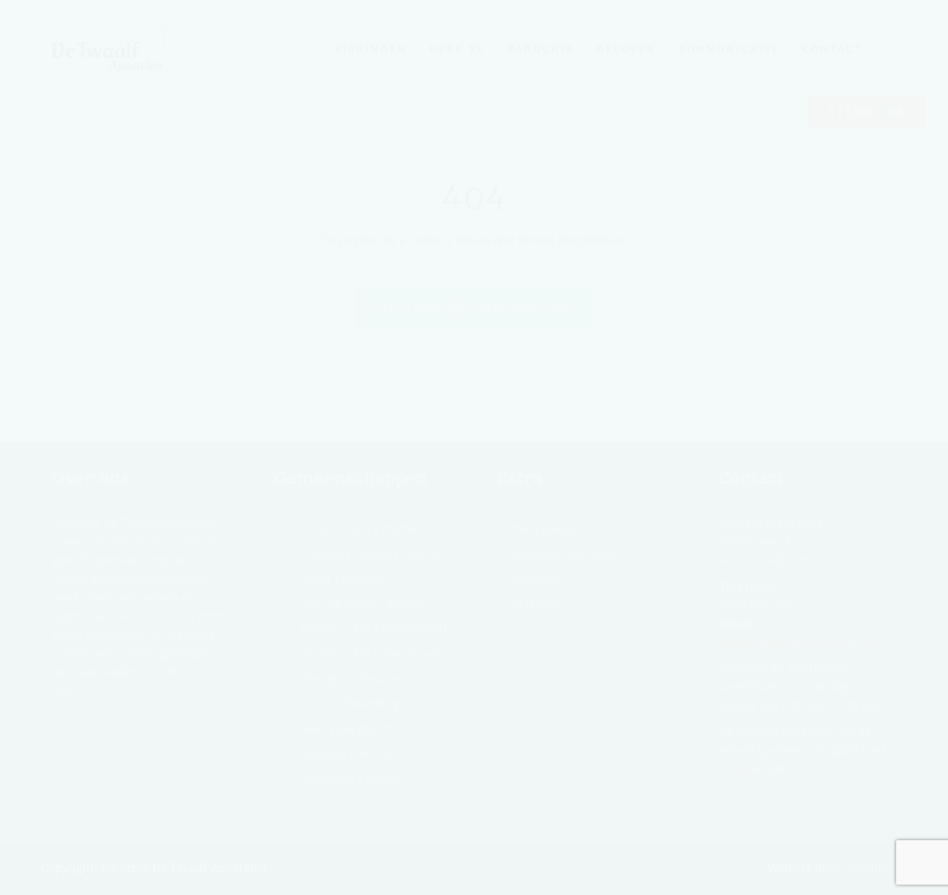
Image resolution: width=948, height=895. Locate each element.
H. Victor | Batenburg (343, 702)
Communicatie (729, 48)
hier (738, 768)
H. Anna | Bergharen (340, 728)
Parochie (540, 48)
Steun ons (866, 112)
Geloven (626, 48)
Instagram (536, 602)
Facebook (534, 577)
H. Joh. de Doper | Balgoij (355, 602)
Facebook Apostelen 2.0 (572, 553)
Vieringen (371, 48)
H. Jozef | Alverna (333, 577)
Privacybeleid (544, 528)
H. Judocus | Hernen (340, 752)
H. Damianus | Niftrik (341, 777)
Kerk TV (457, 48)
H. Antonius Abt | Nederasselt (366, 628)
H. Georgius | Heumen (345, 677)
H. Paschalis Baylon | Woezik (363, 553)
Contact (833, 48)
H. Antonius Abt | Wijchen (354, 528)
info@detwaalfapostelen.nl (793, 641)
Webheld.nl (877, 867)
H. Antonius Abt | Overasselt (362, 653)
